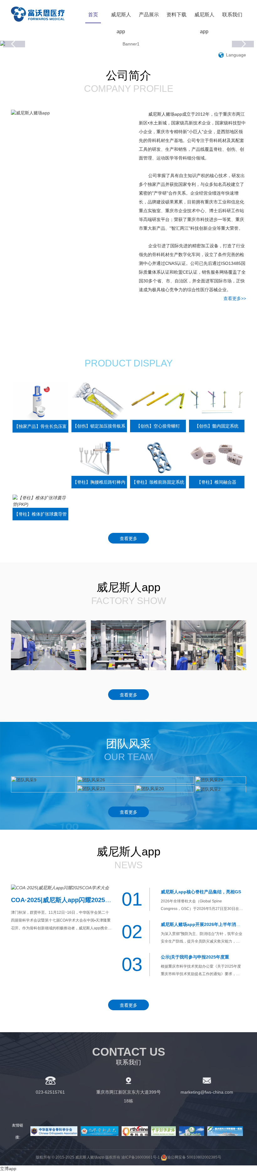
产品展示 (149, 14)
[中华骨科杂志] (99, 1131)
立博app (8, 1168)
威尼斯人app (121, 23)
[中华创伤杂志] (163, 1131)
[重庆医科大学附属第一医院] (225, 1131)
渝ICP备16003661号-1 (140, 1157)
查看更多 (128, 538)
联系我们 (232, 14)
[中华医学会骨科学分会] (53, 1131)
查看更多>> (234, 298)
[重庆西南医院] (191, 1131)
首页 (93, 14)
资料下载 (176, 14)
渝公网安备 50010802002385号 (194, 1157)
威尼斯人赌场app (45, 14)
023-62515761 (50, 1092)
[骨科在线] (135, 1131)
